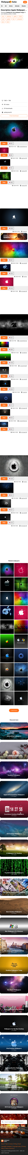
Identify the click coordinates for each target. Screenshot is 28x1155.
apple (15, 16)
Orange (9, 1127)
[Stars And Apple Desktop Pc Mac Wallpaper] (21, 670)
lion (13, 19)
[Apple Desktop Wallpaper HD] (21, 598)
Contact (11, 1144)
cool (3, 19)
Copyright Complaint (6, 1146)
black (20, 16)
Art (6, 6)
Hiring (15, 1144)
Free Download (14, 116)
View (4, 143)
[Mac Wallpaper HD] (7, 670)
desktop (9, 16)
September (4, 1127)
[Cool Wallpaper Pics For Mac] (7, 698)
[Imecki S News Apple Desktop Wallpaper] (21, 641)
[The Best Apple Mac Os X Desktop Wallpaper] (7, 598)
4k (1, 6)
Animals (17, 6)
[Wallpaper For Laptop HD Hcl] (21, 698)
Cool (19, 1125)
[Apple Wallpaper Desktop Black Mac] (21, 570)
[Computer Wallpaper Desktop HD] (21, 627)
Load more (14, 710)
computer (19, 19)
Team (6, 1144)
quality (8, 19)
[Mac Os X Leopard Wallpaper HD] (21, 684)
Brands (24, 6)
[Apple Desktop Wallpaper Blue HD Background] (21, 655)
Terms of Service (9, 1148)
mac (3, 16)
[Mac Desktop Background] (7, 655)
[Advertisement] (14, 38)
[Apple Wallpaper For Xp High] (7, 570)
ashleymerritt (8, 112)
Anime (11, 6)
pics (3, 22)
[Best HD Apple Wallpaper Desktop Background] (7, 641)
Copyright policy (17, 1146)
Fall (13, 1127)
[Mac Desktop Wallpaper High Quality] (21, 613)
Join (25, 2)
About (2, 1144)
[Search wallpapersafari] (3, 1122)
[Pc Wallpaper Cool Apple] (7, 584)
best (8, 22)
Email (19, 1144)
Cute (22, 1125)
